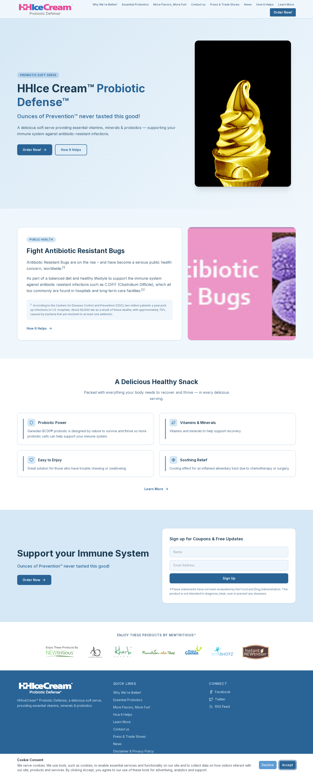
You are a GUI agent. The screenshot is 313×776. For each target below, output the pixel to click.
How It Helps (265, 4)
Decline (268, 765)
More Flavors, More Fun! (170, 4)
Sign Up (229, 578)
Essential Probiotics (135, 4)
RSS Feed (222, 706)
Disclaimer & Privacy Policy (133, 751)
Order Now (31, 580)
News (248, 4)
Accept (287, 765)
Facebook (223, 692)
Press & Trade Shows (224, 4)
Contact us (198, 4)
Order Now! (283, 12)
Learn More (286, 4)
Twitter (220, 699)
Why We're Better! (105, 4)
